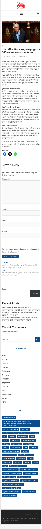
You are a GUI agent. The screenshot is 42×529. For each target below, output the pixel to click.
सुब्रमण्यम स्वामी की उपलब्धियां (11, 488)
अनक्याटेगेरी (5, 379)
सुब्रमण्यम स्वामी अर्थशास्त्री (10, 481)
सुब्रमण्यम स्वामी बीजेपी (29, 492)
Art (4, 437)
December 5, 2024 (9, 56)
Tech (30, 458)
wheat (36, 462)
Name (4, 209)
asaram (11, 437)
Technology (6, 371)
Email (4, 220)
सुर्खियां (3, 45)
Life (26, 448)
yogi (4, 466)
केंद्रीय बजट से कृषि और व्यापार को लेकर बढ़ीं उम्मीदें (16, 320)
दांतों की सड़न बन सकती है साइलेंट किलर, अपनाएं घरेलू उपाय (19, 317)
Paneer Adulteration (9, 455)
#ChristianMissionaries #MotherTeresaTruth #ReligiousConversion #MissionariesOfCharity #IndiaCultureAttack (17, 423)
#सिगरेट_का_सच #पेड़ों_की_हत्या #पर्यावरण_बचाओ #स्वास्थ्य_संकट (20, 433)
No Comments (22, 56)
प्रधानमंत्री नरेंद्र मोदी (30, 473)
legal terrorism (16, 448)
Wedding (27, 462)
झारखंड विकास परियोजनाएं (10, 470)
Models (25, 451)
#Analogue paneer (9, 417)
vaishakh (17, 462)
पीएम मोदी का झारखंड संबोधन (28, 470)
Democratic (15, 440)
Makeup (33, 448)
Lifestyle (5, 363)
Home (27, 514)
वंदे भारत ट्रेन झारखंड (9, 477)
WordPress (32, 518)
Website (5, 232)
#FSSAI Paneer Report (10, 429)
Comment (6, 179)
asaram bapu (22, 437)
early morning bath (28, 440)
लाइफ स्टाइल (5, 386)
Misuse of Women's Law (11, 451)
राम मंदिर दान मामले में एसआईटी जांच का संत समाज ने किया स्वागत (21, 310)
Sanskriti (5, 367)
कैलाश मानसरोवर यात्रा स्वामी (17, 466)
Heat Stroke (28, 444)
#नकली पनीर (25, 429)
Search (4, 289)
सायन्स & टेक (6, 398)
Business (5, 359)
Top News (5, 375)
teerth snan (6, 462)
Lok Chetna (6, 518)
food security (17, 444)
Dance (5, 440)
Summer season (8, 458)
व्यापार (3, 390)
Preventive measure (26, 455)
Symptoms (21, 458)
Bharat (4, 355)
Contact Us (36, 514)
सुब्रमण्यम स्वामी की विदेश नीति (11, 492)
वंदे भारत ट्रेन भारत (24, 477)
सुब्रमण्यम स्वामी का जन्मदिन (29, 481)
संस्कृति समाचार (6, 394)
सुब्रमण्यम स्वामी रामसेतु (9, 495)
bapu (32, 437)
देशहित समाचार (6, 383)
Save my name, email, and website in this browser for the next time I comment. (20, 250)
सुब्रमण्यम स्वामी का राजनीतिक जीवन (12, 484)
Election (6, 444)
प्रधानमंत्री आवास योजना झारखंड (12, 473)
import (5, 448)
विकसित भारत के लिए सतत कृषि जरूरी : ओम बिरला (16, 307)
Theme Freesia (23, 518)
